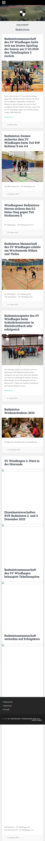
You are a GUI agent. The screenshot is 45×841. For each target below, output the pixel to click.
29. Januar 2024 (12, 232)
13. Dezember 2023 (13, 450)
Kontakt (6, 709)
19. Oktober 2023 (13, 837)
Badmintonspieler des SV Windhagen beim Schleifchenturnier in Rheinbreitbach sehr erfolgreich (21, 322)
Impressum (7, 706)
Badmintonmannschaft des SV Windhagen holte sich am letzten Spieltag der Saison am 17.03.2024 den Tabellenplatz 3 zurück (21, 47)
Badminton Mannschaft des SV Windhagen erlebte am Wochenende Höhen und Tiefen (22, 249)
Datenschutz (8, 702)
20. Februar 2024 (13, 194)
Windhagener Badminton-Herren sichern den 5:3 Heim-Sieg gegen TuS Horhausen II (22, 210)
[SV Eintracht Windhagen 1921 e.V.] (22, 13)
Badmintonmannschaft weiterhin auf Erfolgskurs (22, 637)
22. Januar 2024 (12, 304)
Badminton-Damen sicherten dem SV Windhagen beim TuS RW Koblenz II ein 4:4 (22, 141)
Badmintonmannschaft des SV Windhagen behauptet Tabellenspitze (21, 573)
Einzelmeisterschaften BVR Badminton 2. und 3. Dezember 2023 (21, 515)
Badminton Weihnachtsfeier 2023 (19, 411)
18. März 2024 (12, 125)
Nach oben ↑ (37, 720)
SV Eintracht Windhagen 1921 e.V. (24, 719)
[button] (4, 2)
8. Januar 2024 (12, 398)
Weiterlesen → (9, 117)
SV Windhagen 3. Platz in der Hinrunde (21, 462)
